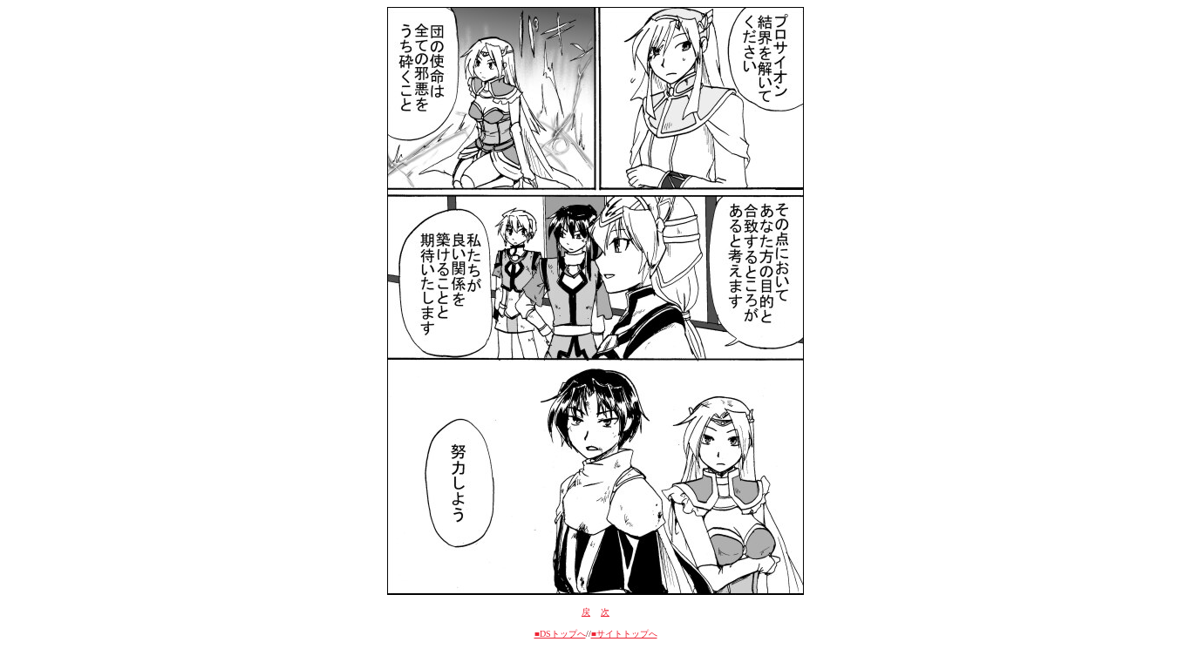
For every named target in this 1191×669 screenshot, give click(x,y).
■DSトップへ (560, 634)
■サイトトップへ (624, 634)
